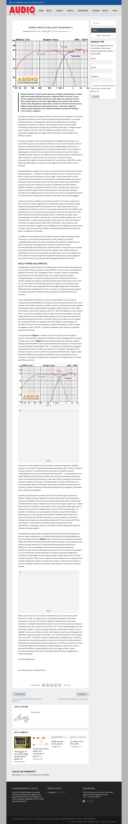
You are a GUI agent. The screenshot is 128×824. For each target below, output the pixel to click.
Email (93, 58)
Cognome (95, 76)
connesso (25, 775)
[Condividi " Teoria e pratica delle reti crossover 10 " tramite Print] (60, 685)
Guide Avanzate (59, 31)
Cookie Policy (104, 822)
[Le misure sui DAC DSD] (78, 737)
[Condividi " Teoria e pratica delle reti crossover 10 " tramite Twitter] (48, 685)
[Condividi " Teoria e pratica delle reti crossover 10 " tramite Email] (56, 685)
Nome (93, 67)
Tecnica (59, 11)
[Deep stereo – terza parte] (59, 737)
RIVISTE (105, 11)
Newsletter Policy (93, 822)
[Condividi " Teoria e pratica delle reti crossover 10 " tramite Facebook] (44, 685)
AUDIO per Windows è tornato (34, 2)
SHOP (115, 11)
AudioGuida (83, 11)
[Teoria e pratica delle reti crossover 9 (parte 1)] (41, 741)
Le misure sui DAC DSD (76, 742)
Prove (48, 11)
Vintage (96, 11)
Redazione (36, 31)
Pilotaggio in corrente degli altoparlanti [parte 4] (21, 755)
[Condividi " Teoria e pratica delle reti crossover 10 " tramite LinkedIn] (52, 685)
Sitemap (113, 822)
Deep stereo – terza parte (58, 742)
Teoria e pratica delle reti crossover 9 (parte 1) (40, 752)
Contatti (73, 822)
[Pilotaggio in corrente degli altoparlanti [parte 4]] (22, 742)
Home (41, 11)
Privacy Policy (61, 792)
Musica (70, 11)
